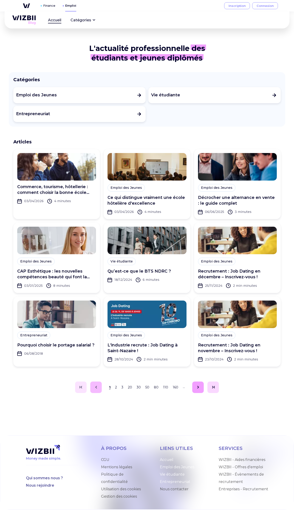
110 (165, 387)
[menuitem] (24, 20)
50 (147, 387)
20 (130, 387)
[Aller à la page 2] (198, 387)
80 (156, 387)
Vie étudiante (172, 474)
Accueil (54, 20)
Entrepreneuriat (175, 482)
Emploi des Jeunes (177, 467)
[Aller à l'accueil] (24, 20)
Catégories (81, 20)
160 (175, 387)
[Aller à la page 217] (213, 387)
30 (139, 387)
